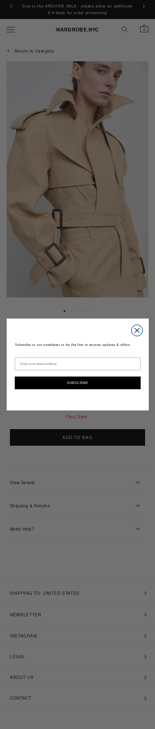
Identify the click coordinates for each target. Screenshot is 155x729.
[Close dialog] (137, 330)
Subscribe (77, 382)
